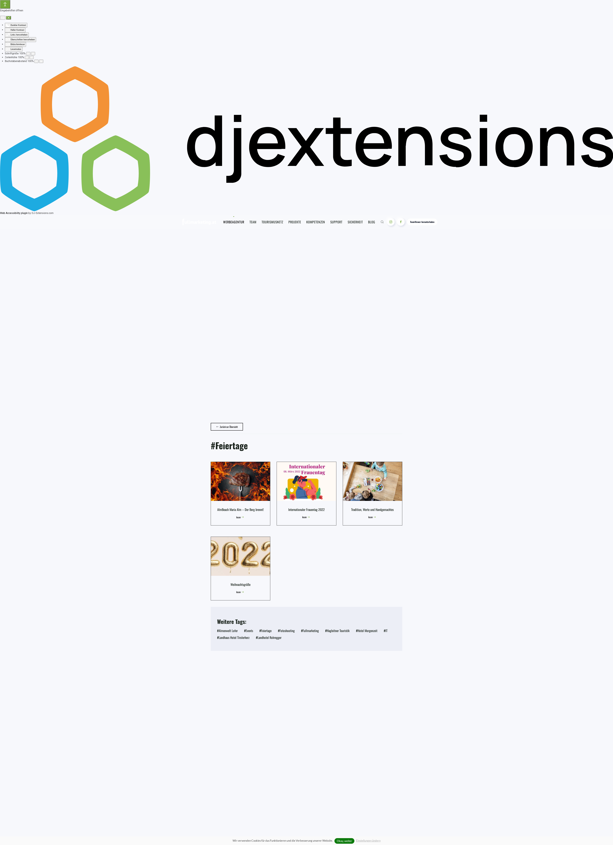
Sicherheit (355, 222)
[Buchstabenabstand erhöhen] (41, 61)
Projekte (294, 222)
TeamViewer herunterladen (422, 222)
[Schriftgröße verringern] (28, 53)
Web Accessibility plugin (14, 213)
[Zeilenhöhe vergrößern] (32, 57)
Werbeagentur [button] (233, 222)
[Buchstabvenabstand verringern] (36, 61)
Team (253, 222)
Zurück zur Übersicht (229, 426)
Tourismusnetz (272, 222)
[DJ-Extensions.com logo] (306, 138)
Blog (371, 222)
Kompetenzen (315, 222)
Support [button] (336, 222)
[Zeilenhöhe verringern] (27, 57)
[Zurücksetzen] (2, 18)
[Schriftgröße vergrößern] (33, 53)
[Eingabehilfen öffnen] (5, 4)
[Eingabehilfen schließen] (8, 17)
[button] (382, 222)
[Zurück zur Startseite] (199, 222)
